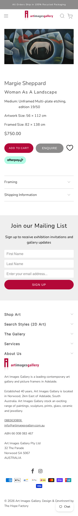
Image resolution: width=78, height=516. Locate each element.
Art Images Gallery (28, 501)
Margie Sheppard (25, 83)
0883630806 (13, 420)
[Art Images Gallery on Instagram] (40, 472)
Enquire (49, 148)
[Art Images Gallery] (39, 15)
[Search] (61, 16)
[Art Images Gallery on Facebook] (32, 472)
